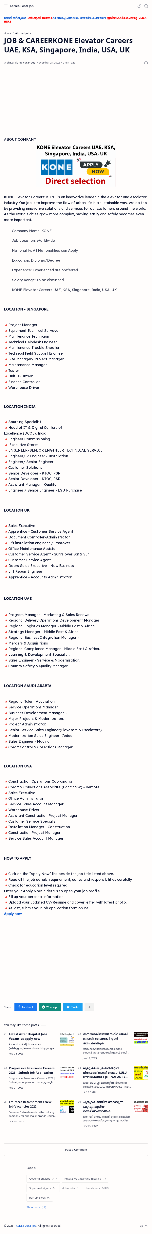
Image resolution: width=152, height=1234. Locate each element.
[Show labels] (37, 1207)
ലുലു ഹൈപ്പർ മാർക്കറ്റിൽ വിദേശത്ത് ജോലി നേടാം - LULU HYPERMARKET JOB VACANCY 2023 (105, 1072)
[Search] (146, 6)
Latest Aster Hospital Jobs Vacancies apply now (28, 1036)
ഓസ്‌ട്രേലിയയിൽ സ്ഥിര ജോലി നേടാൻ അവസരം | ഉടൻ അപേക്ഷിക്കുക (105, 1038)
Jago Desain (87, 1225)
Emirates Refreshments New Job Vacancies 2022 (30, 1104)
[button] (139, 6)
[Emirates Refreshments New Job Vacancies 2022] (67, 1107)
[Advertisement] (76, 101)
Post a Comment (76, 1149)
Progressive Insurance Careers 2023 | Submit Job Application (31, 1070)
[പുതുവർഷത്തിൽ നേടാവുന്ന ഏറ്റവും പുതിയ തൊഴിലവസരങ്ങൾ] (141, 1107)
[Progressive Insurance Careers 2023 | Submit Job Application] (67, 1073)
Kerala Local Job (22, 6)
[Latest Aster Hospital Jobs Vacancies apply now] (67, 1039)
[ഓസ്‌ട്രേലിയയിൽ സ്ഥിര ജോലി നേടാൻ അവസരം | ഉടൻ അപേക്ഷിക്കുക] (141, 1039)
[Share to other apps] (89, 1007)
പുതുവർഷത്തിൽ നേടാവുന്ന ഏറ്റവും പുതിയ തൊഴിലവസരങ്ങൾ (103, 1106)
